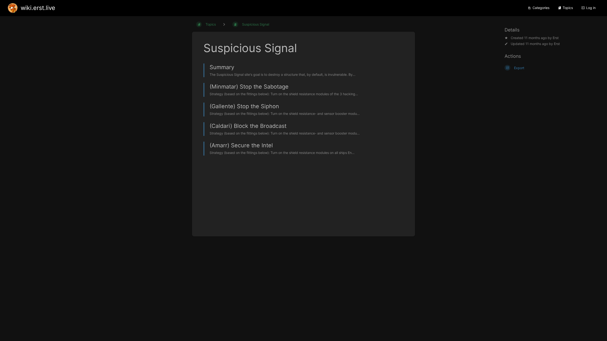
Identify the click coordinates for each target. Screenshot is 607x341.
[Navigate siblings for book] (224, 24)
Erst (556, 38)
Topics (568, 8)
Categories (541, 8)
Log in (591, 8)
